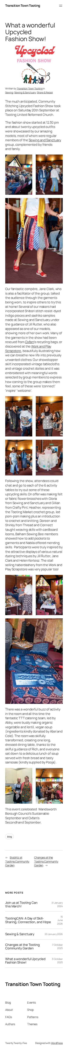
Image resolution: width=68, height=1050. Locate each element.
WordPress (57, 1043)
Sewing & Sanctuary (25, 92)
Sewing (9, 92)
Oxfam (29, 342)
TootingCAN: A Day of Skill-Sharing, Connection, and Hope (28, 920)
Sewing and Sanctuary (45, 140)
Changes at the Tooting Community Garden (46, 861)
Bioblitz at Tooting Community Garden (17, 861)
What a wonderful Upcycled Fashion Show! (25, 960)
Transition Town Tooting (22, 5)
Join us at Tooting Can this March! (21, 904)
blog (9, 836)
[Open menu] (61, 6)
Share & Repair (45, 92)
